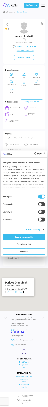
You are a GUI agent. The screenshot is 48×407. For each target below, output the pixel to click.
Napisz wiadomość (21, 330)
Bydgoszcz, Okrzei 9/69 (25, 46)
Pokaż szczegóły (33, 229)
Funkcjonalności (24, 384)
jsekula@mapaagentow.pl (24, 340)
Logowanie (24, 379)
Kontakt (24, 387)
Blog (24, 382)
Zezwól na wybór (24, 244)
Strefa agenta (31, 5)
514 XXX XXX (25, 51)
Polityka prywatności (24, 400)
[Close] (31, 281)
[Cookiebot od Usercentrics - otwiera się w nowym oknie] (34, 154)
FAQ (24, 367)
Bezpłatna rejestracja (24, 376)
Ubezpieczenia (24, 365)
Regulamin (24, 403)
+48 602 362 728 (20, 344)
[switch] (41, 204)
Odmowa (24, 251)
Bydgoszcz (11, 12)
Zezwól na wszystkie (24, 237)
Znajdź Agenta (24, 362)
